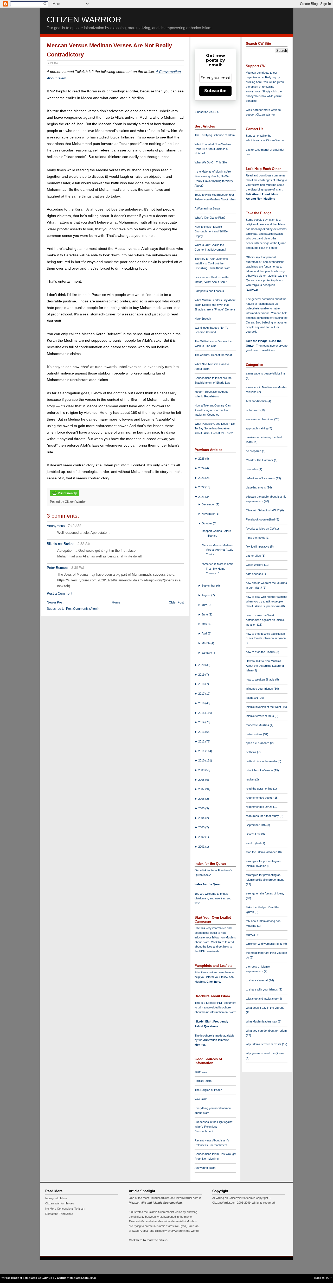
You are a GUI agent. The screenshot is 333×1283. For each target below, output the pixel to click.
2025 (201, 458)
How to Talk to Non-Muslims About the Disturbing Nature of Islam (265, 665)
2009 (201, 770)
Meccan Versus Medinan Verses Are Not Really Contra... (217, 550)
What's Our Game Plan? (210, 217)
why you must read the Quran (265, 1053)
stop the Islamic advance (262, 852)
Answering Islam (205, 1167)
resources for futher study (263, 815)
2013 (201, 731)
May (205, 623)
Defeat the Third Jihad (59, 1213)
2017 (201, 693)
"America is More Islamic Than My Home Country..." (217, 568)
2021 (201, 496)
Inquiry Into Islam (56, 1198)
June (205, 614)
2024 (201, 468)
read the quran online (259, 788)
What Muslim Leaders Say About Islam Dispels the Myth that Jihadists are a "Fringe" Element (215, 304)
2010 (201, 760)
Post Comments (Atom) (82, 609)
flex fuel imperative (258, 546)
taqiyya (252, 289)
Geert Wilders (255, 564)
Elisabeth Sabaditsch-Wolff (263, 510)
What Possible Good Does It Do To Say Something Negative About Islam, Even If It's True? (215, 428)
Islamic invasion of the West (264, 706)
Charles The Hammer (260, 460)
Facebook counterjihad (261, 519)
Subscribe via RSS (207, 111)
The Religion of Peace (208, 1089)
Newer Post (55, 602)
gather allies (254, 555)
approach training (257, 428)
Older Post (176, 602)
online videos (254, 734)
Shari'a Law (253, 834)
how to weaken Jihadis (260, 679)
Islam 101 (201, 1071)
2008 (201, 779)
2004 (201, 818)
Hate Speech (203, 318)
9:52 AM (84, 544)
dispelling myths (256, 487)
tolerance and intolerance (262, 998)
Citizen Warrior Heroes (59, 1203)
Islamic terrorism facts (260, 715)
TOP (328, 1277)
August (206, 595)
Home (116, 602)
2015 (201, 712)
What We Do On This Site (211, 162)
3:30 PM (77, 568)
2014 (201, 722)
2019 (201, 674)
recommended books (259, 797)
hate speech (254, 573)
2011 (201, 751)
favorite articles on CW (260, 528)
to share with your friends (262, 989)
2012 (201, 741)
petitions (251, 752)
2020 (201, 664)
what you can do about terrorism (266, 1030)
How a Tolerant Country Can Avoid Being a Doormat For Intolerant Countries (212, 410)
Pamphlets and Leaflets (209, 291)
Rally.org (270, 77)
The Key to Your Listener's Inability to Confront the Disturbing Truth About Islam (212, 263)
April (205, 633)
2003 (201, 827)
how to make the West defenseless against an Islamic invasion (265, 620)
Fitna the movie (256, 537)
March (206, 643)
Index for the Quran (208, 884)
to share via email (257, 980)
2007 (201, 789)
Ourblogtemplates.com (73, 1277)
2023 (201, 477)
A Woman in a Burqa (207, 208)
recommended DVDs (259, 806)
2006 (201, 798)
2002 (201, 837)
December (209, 504)
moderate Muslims (258, 725)
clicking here (254, 82)
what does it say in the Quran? (265, 1007)
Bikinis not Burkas (60, 544)
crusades (252, 469)
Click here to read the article (148, 1240)
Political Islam (203, 1080)
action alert (253, 410)
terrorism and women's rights (264, 943)
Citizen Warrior (84, 19)
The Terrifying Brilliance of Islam (215, 135)
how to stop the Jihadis (261, 651)
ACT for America (256, 401)
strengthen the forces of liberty (265, 893)
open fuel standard (258, 743)
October (207, 523)
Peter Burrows (57, 568)
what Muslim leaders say (262, 1021)
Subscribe (215, 90)
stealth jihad (253, 843)
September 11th (256, 825)
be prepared (254, 451)
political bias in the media (262, 761)
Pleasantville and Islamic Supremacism (155, 1202)
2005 (201, 808)
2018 (201, 683)
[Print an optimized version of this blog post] (64, 496)
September (209, 585)
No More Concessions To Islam (65, 1208)
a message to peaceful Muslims (266, 373)
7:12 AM (74, 526)
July (205, 604)
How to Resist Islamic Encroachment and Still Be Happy (211, 231)
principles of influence (260, 770)
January (207, 652)
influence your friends (260, 688)
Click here (213, 981)
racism (250, 779)
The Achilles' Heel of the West (213, 355)
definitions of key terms (261, 478)
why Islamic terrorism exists (264, 1044)
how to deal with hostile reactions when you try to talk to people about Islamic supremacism (266, 601)
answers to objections (260, 419)
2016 (201, 703)
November (209, 513)
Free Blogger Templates (20, 1277)
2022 (201, 487)
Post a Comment (59, 593)
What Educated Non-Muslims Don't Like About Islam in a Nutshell (213, 149)
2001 (201, 846)
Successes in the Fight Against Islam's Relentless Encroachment (214, 1126)
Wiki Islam (201, 1099)
